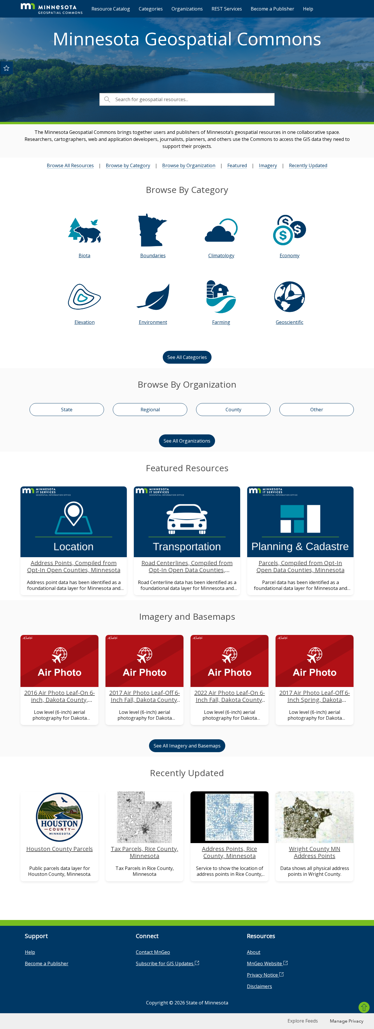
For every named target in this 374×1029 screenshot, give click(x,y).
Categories (151, 9)
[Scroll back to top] (364, 1007)
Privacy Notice (263, 975)
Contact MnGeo (153, 952)
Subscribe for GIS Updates (165, 963)
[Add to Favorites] (6, 67)
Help (308, 9)
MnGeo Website (265, 963)
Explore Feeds (303, 1021)
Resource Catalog (110, 9)
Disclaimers (259, 986)
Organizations (187, 9)
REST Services (227, 9)
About (253, 952)
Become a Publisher (272, 9)
